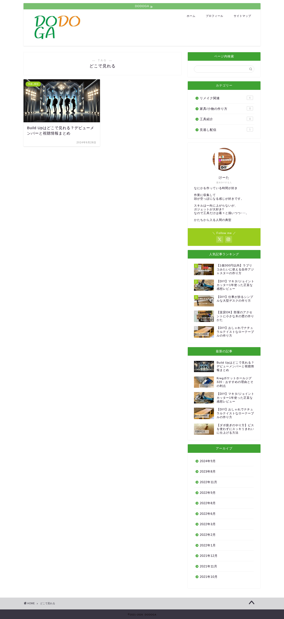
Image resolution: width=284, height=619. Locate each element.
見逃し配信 (225, 129)
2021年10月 (209, 576)
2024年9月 (208, 461)
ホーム (191, 15)
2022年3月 (208, 524)
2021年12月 (209, 555)
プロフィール (214, 15)
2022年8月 (208, 503)
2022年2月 (208, 534)
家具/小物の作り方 (225, 108)
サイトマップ (242, 15)
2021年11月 (208, 566)
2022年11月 (208, 482)
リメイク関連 (225, 98)
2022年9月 (208, 492)
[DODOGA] (106, 40)
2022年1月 (208, 545)
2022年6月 (208, 513)
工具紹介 (225, 119)
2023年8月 (208, 471)
